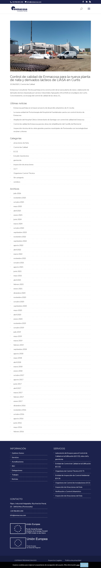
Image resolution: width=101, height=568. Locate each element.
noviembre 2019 (20, 323)
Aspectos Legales (55, 560)
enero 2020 (18, 319)
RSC (13, 466)
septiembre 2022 (20, 241)
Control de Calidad (28, 84)
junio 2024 (18, 219)
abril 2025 (17, 211)
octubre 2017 (19, 375)
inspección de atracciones (24, 164)
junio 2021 (18, 271)
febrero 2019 (19, 345)
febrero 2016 (19, 431)
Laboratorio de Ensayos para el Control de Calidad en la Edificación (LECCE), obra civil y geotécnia (72, 456)
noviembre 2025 (20, 198)
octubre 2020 (19, 302)
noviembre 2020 (20, 297)
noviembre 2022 (20, 237)
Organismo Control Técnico (24, 173)
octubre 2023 (19, 228)
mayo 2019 (18, 336)
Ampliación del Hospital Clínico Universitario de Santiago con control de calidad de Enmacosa (49, 120)
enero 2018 (18, 371)
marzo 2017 (18, 392)
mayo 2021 (18, 276)
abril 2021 (17, 280)
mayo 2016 (18, 427)
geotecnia (17, 160)
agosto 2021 (18, 267)
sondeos (17, 182)
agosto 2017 (18, 379)
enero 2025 (18, 215)
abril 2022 (17, 250)
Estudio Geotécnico (21, 156)
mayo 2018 (18, 358)
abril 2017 (17, 388)
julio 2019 (17, 332)
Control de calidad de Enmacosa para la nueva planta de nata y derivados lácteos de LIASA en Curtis (50, 78)
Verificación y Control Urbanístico (68, 491)
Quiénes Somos (18, 453)
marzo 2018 (18, 366)
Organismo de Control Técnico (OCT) (69, 471)
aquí (77, 565)
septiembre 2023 (20, 232)
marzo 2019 (18, 340)
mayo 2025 (18, 206)
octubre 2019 (19, 327)
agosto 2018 (18, 353)
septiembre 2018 (20, 349)
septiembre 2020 (20, 306)
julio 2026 (17, 193)
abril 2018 (17, 362)
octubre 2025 (19, 202)
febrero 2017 (19, 397)
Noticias (15, 479)
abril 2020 (17, 315)
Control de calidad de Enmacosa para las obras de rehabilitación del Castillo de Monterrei (47, 124)
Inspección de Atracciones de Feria (68, 487)
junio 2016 (18, 423)
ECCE (16, 151)
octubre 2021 (19, 263)
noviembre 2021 (20, 258)
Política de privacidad (73, 560)
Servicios (15, 457)
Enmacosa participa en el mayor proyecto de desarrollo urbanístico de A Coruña (44, 108)
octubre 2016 (19, 414)
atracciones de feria (21, 143)
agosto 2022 (18, 245)
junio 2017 (18, 384)
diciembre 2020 (19, 293)
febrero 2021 (19, 284)
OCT (15, 169)
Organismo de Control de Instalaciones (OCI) (72, 483)
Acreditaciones (18, 462)
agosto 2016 (18, 418)
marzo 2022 (18, 254)
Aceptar (84, 565)
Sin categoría (19, 177)
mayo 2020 (18, 310)
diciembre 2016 (19, 405)
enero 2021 (18, 289)
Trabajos (15, 475)
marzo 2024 (18, 224)
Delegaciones (17, 470)
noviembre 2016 (20, 410)
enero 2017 (18, 401)
